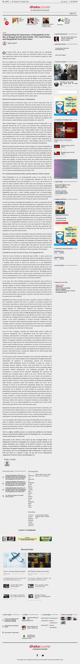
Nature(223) (44, 625)
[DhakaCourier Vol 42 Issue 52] (63, 623)
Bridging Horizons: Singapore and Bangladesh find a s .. (42, 596)
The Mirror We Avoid (66, 82)
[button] (72, 13)
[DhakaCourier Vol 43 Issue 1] (75, 619)
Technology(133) (55, 618)
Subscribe (58, 223)
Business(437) (45, 618)
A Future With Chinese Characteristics (16, 585)
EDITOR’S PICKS (60, 44)
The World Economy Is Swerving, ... (39, 571)
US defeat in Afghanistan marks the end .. (28, 636)
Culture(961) (45, 620)
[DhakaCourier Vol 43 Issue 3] (63, 619)
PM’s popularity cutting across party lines (41, 585)
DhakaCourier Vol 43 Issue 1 (67, 153)
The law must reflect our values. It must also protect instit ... (69, 38)
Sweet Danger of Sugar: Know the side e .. (30, 628)
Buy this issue (65, 223)
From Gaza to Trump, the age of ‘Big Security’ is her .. (18, 595)
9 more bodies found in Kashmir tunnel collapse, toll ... (42, 516)
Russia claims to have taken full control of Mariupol (43, 475)
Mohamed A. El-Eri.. (33, 573)
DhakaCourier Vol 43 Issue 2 (67, 146)
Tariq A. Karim (12, 43)
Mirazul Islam (7, 573)
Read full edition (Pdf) (61, 218)
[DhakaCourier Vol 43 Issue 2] (69, 619)
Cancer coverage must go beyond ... (14, 571)
